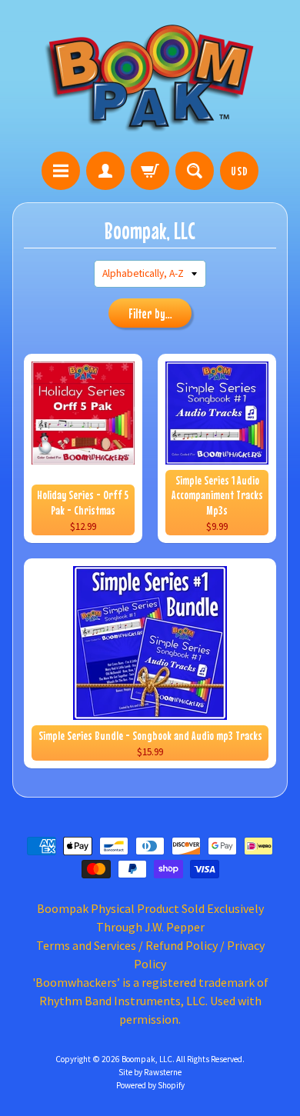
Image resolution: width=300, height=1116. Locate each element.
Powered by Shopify (150, 1085)
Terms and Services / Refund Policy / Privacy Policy (150, 954)
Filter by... (150, 313)
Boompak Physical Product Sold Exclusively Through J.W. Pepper (150, 917)
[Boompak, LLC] (150, 78)
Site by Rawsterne (150, 1072)
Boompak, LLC (147, 1059)
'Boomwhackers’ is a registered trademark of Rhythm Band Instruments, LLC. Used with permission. (150, 1000)
